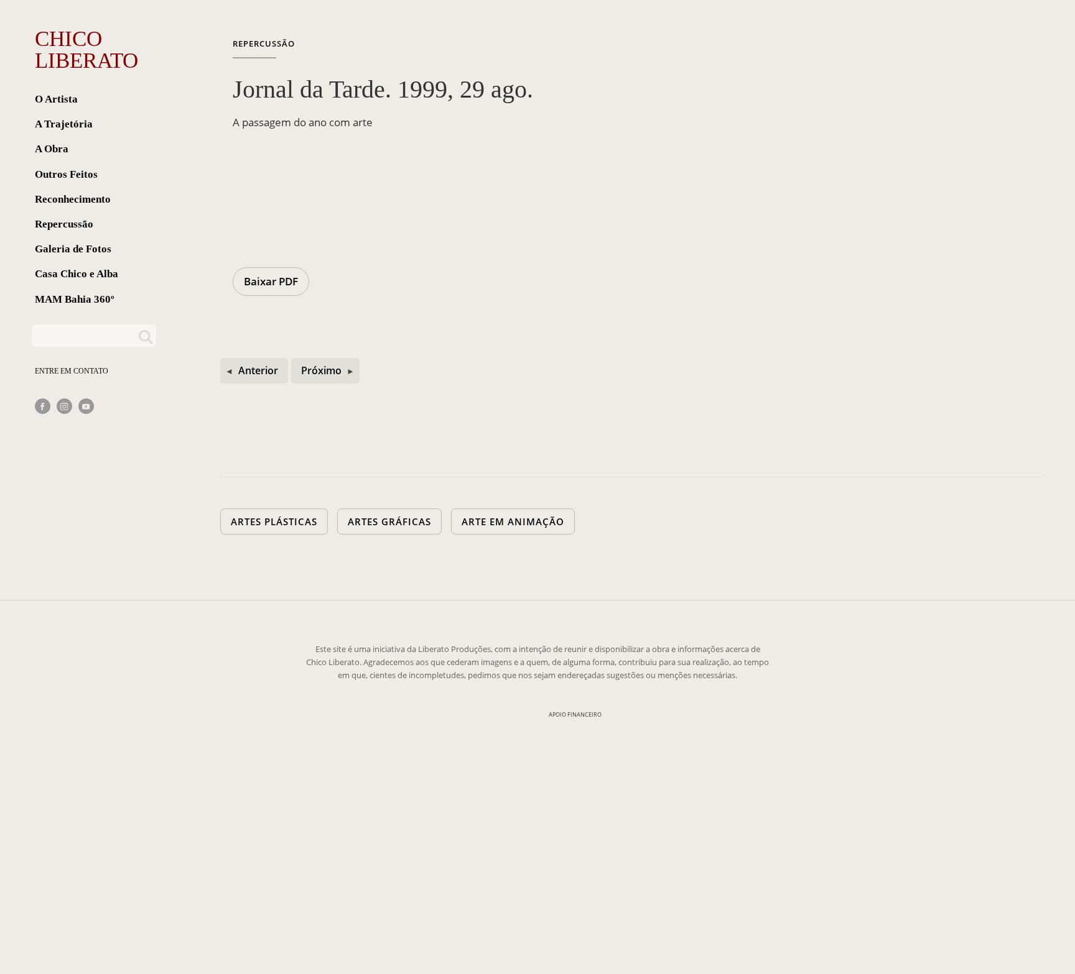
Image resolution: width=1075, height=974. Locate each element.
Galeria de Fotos (73, 249)
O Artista (56, 99)
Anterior (258, 370)
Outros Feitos (66, 174)
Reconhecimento (73, 199)
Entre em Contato (71, 371)
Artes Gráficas (389, 521)
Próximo (321, 370)
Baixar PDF (271, 281)
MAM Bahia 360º (74, 299)
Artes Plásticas (274, 521)
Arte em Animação (513, 521)
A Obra (51, 149)
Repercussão (64, 224)
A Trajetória (64, 124)
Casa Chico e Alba (76, 274)
